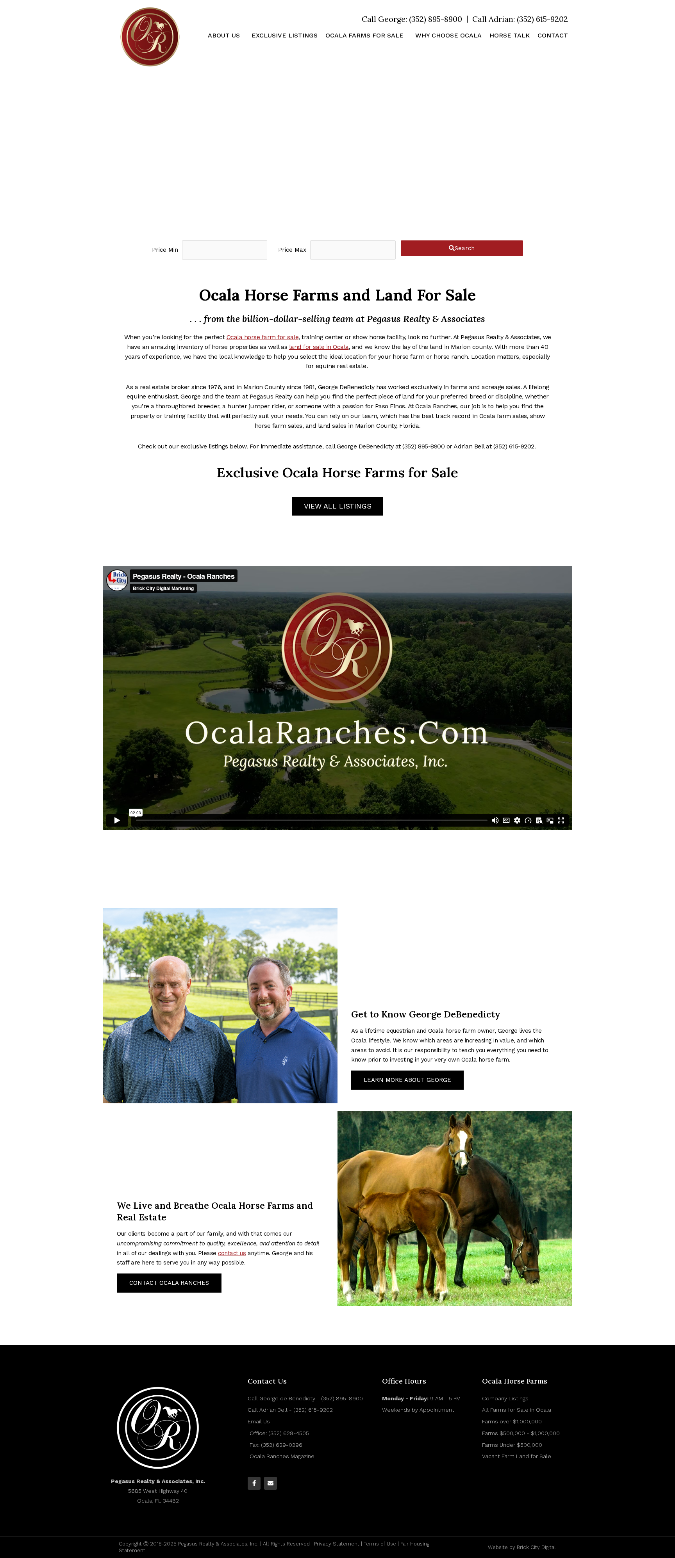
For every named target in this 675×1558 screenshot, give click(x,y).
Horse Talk (509, 35)
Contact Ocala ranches (169, 1282)
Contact (553, 35)
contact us (232, 1253)
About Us (224, 35)
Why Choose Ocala (448, 35)
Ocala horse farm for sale (263, 337)
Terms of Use (380, 1544)
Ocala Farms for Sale (364, 35)
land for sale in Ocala (319, 346)
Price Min (165, 249)
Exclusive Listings (285, 35)
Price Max (292, 249)
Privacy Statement (336, 1544)
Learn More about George (407, 1079)
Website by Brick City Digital (522, 1547)
